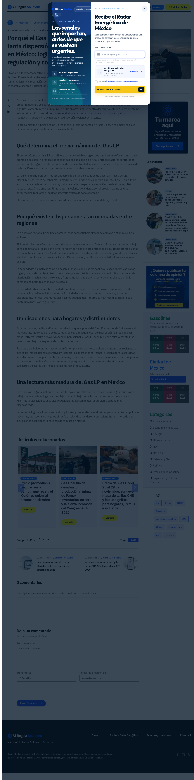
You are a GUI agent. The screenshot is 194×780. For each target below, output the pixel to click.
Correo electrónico (103, 48)
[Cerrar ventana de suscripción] (145, 9)
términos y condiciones (113, 81)
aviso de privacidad (131, 81)
